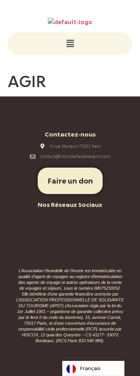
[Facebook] (38, 223)
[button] (70, 43)
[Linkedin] (102, 223)
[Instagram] (59, 223)
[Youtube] (81, 223)
